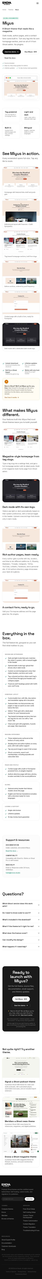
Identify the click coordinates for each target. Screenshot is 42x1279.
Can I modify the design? (12, 940)
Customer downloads (9, 1246)
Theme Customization (30, 1221)
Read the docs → (12, 851)
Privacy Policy (22, 1271)
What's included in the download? (16, 919)
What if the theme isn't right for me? (18, 926)
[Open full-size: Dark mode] (21, 490)
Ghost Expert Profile (8, 1240)
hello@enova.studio (13, 873)
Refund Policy (32, 1271)
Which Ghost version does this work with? (17, 904)
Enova (4, 1212)
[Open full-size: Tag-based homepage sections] (21, 440)
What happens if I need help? (14, 946)
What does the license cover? (14, 933)
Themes (10, 9)
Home (4, 9)
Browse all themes (8, 1219)
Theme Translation (29, 1227)
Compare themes (7, 1209)
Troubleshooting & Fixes (31, 1230)
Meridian (4, 1215)
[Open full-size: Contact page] (21, 591)
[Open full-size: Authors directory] (21, 538)
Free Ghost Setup (29, 1209)
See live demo (10, 52)
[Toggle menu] (37, 3)
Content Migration (29, 1224)
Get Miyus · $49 (21, 999)
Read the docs (9, 58)
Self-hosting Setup (29, 1212)
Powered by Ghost (21, 1274)
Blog (3, 1249)
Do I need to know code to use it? (16, 913)
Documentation (7, 1243)
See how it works (26, 1015)
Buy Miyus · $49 (31, 52)
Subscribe (29, 1199)
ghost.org (35, 1260)
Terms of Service (11, 1271)
